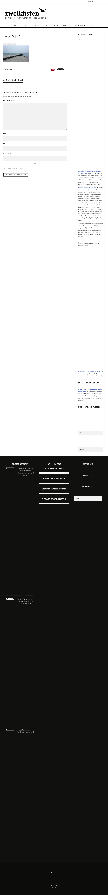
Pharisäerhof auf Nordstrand (54, 499)
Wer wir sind (88, 464)
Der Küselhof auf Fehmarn (54, 468)
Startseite (5, 31)
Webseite (7, 153)
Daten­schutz (88, 486)
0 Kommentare (7, 44)
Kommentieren (9, 100)
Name (5, 133)
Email (6, 143)
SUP (92, 25)
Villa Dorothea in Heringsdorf (54, 489)
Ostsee (26, 25)
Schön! (66, 25)
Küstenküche (80, 25)
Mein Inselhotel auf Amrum (54, 479)
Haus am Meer (52, 25)
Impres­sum (87, 475)
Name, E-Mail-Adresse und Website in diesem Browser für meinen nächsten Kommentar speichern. (35, 167)
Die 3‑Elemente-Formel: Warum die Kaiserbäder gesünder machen (25, 601)
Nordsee (37, 25)
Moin (16, 25)
